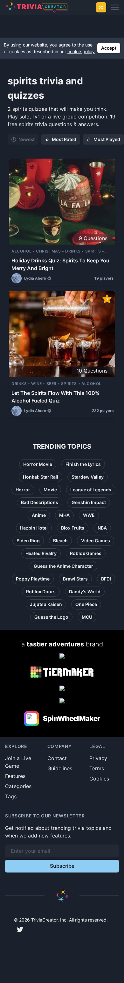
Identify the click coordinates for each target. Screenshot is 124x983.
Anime (39, 515)
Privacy (98, 758)
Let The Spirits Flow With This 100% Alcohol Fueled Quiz (55, 397)
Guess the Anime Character (63, 566)
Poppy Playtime (33, 578)
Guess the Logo (51, 617)
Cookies (99, 778)
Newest (26, 139)
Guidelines (59, 768)
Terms (96, 768)
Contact (57, 758)
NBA (102, 528)
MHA (64, 515)
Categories (18, 786)
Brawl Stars (75, 578)
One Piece (86, 604)
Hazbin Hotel (34, 528)
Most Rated (64, 139)
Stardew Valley (88, 477)
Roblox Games (85, 553)
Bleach (60, 540)
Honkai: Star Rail (40, 477)
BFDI (106, 578)
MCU (87, 617)
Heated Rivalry (41, 553)
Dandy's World (84, 591)
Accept (108, 48)
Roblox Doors (41, 591)
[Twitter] (20, 929)
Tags (11, 796)
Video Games (95, 540)
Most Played (106, 139)
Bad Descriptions (39, 502)
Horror (23, 489)
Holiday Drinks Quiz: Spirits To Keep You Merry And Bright (60, 264)
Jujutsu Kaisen (46, 604)
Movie (50, 489)
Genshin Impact (89, 502)
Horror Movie (37, 464)
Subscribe (62, 866)
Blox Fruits (72, 528)
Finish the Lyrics (83, 464)
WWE (89, 515)
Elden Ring (28, 540)
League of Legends (90, 489)
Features (15, 776)
